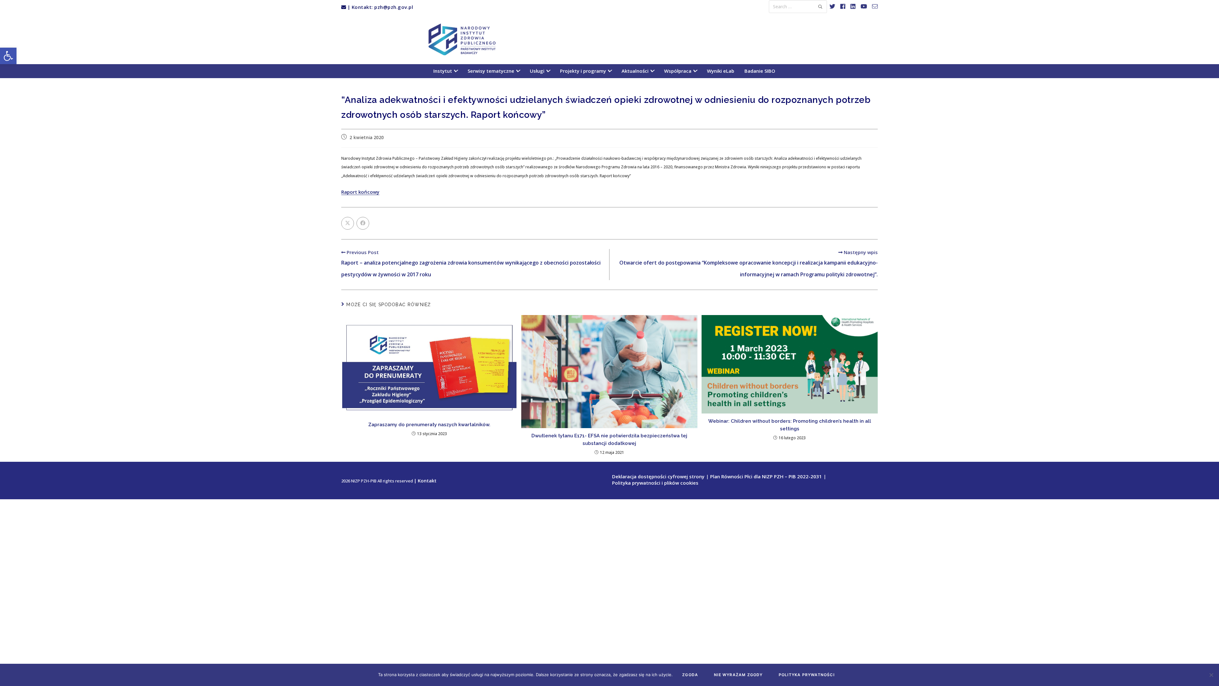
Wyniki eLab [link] (720, 71)
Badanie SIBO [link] (759, 71)
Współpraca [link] (678, 71)
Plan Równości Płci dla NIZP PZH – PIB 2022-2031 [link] (766, 476)
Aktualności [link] (636, 71)
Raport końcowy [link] (360, 192)
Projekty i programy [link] (583, 71)
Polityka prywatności (807, 674)
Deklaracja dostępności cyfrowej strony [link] (658, 476)
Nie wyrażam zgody (738, 674)
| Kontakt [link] (425, 480)
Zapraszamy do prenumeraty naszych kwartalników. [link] (429, 424)
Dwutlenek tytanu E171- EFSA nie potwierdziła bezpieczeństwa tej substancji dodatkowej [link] (609, 439)
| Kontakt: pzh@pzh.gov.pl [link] (379, 7)
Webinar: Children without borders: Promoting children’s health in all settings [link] (789, 425)
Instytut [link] (443, 71)
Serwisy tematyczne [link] (492, 71)
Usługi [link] (538, 71)
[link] (8, 56)
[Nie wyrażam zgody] (1211, 675)
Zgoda (690, 674)
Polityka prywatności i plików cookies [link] (655, 483)
